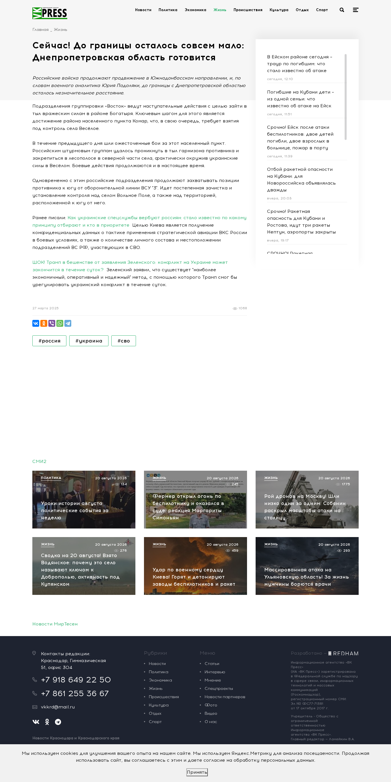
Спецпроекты (219, 688)
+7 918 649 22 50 (76, 679)
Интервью (215, 672)
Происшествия (248, 10)
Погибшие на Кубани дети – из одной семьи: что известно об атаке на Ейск (300, 98)
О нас (211, 721)
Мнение (213, 680)
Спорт (322, 10)
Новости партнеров (225, 696)
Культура (279, 10)
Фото (211, 705)
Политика (168, 10)
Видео (211, 713)
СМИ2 (39, 461)
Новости (143, 10)
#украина (88, 341)
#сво (123, 341)
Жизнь (220, 10)
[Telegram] (67, 323)
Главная (40, 29)
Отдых (302, 10)
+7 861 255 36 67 (75, 693)
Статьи (212, 663)
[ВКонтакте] (35, 323)
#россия (49, 341)
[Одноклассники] (43, 323)
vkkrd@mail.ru (58, 707)
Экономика (195, 10)
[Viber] (51, 323)
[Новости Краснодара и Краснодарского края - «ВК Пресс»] (49, 13)
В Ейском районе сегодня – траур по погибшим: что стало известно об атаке (299, 63)
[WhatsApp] (59, 323)
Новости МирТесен (55, 624)
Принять (197, 772)
